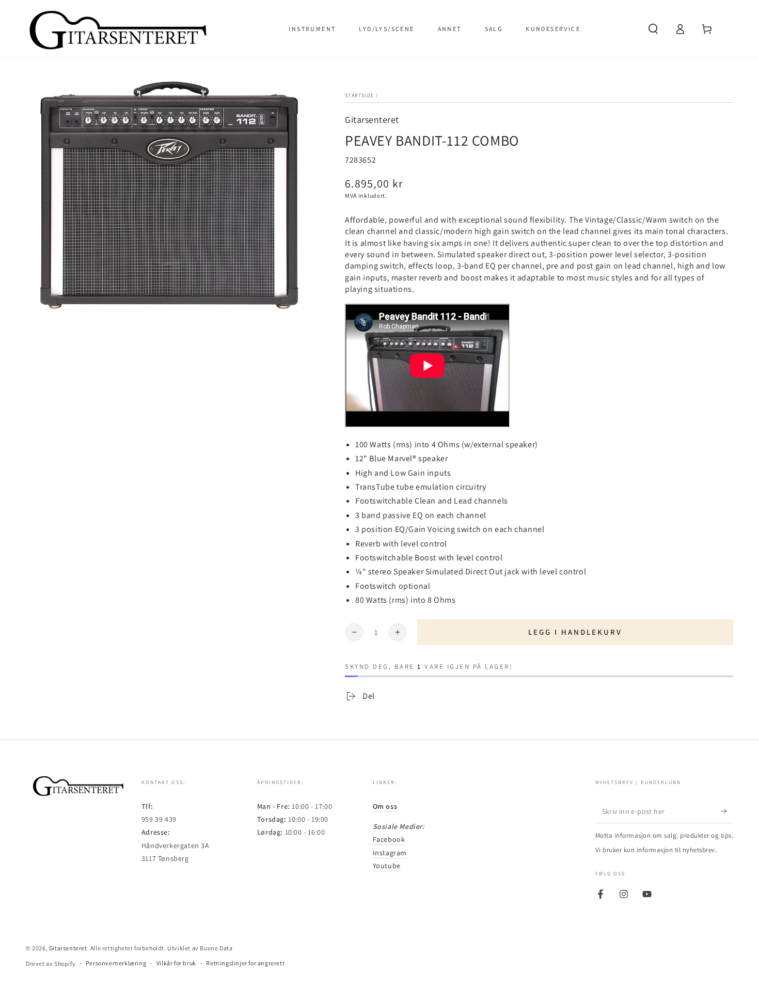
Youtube (387, 865)
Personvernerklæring (116, 963)
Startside (359, 95)
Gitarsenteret (372, 120)
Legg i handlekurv (575, 632)
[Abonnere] (727, 811)
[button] (653, 29)
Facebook (389, 839)
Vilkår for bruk (176, 963)
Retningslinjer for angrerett (245, 963)
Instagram (390, 852)
